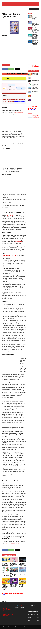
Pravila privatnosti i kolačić (7, 609)
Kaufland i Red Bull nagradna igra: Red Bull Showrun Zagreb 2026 (13, 574)
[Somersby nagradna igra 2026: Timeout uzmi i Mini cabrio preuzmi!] (30, 28)
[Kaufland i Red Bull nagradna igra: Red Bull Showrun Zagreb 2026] (14, 569)
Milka (5, 601)
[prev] (23, 65)
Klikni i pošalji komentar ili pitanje (17, 74)
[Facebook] (16, 606)
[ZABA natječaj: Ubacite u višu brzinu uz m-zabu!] (22, 559)
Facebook (18, 605)
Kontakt (4, 607)
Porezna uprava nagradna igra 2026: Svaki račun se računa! (35, 23)
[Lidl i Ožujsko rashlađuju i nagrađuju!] (22, 581)
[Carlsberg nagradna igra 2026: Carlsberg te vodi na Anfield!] (6, 569)
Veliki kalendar (5, 615)
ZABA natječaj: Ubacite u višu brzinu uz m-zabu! (22, 564)
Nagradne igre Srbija (17, 626)
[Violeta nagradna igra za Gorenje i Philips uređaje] (14, 581)
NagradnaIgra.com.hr (19, 101)
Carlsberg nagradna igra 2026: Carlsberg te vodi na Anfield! (6, 574)
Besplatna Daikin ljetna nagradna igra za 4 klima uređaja (35, 17)
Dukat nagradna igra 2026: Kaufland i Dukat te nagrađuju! (35, 42)
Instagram (24, 605)
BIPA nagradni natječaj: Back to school (13, 564)
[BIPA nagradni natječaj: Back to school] (14, 559)
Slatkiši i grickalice (4, 35)
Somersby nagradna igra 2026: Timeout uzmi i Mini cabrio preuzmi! (35, 29)
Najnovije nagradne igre (9, 555)
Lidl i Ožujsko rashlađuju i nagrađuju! (21, 585)
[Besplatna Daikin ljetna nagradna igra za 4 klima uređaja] (30, 16)
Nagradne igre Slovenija (24, 626)
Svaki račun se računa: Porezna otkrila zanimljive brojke (22, 574)
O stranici (4, 605)
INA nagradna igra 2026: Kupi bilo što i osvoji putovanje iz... (35, 36)
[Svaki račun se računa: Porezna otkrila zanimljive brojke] (22, 569)
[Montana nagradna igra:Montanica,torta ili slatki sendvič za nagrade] (6, 581)
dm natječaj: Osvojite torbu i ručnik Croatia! (5, 564)
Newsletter (5, 608)
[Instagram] (22, 606)
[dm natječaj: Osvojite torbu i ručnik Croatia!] (6, 559)
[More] (21, 69)
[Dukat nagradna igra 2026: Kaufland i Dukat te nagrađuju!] (30, 41)
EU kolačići (5, 611)
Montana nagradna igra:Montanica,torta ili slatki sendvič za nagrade (6, 587)
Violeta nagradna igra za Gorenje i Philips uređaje (13, 585)
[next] (25, 65)
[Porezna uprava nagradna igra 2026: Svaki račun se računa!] (30, 22)
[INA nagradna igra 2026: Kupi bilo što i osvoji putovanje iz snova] (30, 35)
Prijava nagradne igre (6, 610)
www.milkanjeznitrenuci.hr (12, 543)
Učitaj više (33, 102)
